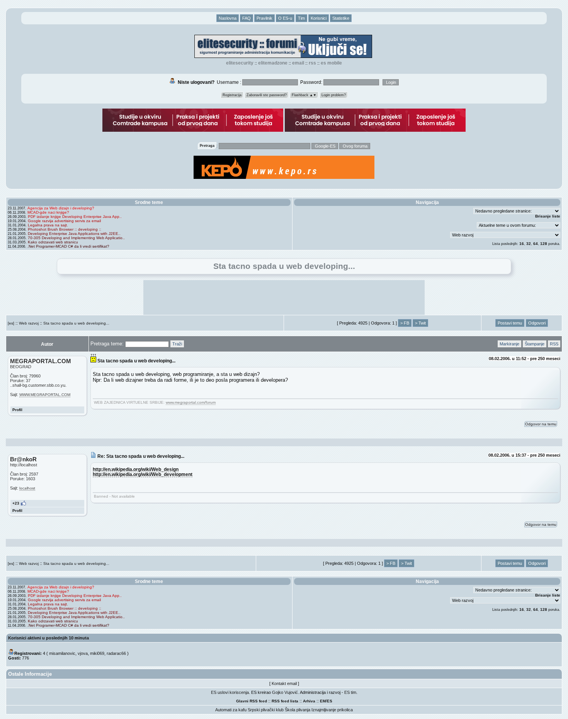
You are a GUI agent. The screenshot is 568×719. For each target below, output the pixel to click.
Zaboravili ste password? (267, 95)
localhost (27, 488)
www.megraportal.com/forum (191, 402)
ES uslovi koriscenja (230, 692)
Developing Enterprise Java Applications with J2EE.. (74, 233)
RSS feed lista (285, 701)
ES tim (350, 692)
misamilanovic (62, 653)
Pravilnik (264, 18)
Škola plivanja (297, 709)
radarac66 (116, 653)
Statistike (340, 18)
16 (521, 243)
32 (528, 243)
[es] (11, 323)
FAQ (246, 18)
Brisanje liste (547, 216)
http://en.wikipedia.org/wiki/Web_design (136, 469)
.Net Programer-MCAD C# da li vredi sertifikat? (68, 246)
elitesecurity (239, 63)
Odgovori (537, 323)
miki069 (97, 653)
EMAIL (298, 63)
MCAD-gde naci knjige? (48, 212)
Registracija (232, 95)
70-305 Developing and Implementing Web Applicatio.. (76, 238)
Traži (177, 344)
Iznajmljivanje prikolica (332, 709)
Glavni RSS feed (251, 701)
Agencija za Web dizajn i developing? (60, 208)
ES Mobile (331, 63)
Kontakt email (284, 683)
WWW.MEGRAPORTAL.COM (44, 395)
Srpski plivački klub (266, 709)
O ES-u (285, 18)
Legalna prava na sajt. (48, 225)
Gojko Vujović (285, 692)
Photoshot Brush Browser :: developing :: (64, 229)
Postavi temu (510, 323)
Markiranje (509, 344)
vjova (83, 653)
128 (543, 243)
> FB (404, 323)
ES (329, 701)
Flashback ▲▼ (304, 95)
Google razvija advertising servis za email (64, 221)
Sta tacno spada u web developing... (76, 323)
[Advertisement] (284, 297)
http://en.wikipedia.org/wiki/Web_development (142, 474)
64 (535, 243)
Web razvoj (29, 323)
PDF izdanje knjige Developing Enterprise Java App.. (75, 216)
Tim (301, 18)
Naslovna (227, 18)
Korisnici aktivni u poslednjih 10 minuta (48, 638)
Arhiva (309, 701)
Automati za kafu (231, 709)
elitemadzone (272, 63)
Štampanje (534, 344)
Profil (17, 410)
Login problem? (333, 95)
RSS (312, 63)
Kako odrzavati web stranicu (53, 242)
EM (323, 701)
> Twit (420, 323)
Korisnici (319, 18)
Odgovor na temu (540, 424)
